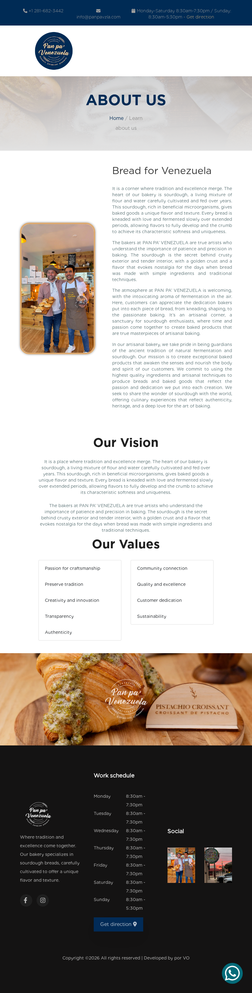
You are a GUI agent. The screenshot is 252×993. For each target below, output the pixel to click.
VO (186, 957)
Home (116, 118)
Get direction (116, 924)
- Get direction (198, 16)
